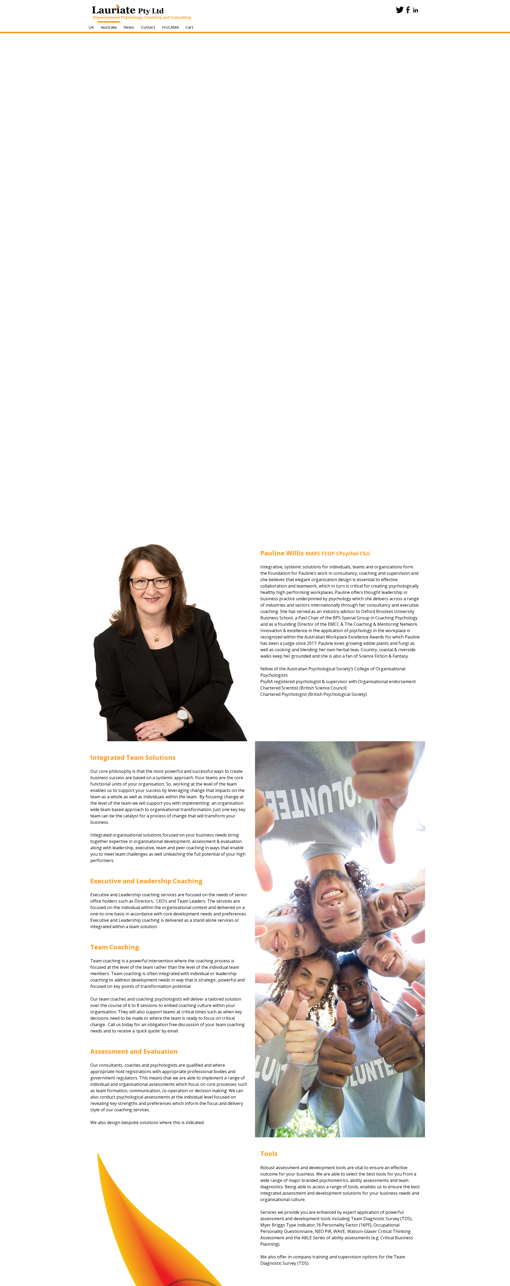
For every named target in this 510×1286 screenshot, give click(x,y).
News (129, 27)
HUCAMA (170, 27)
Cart (189, 27)
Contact (148, 27)
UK (91, 27)
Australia (109, 27)
